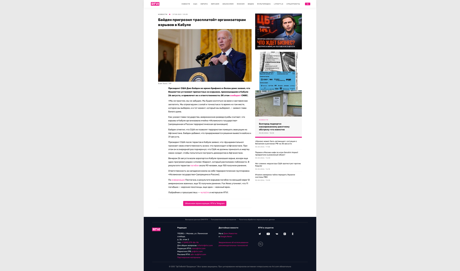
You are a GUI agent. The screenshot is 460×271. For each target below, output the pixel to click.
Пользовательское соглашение (223, 220)
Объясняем (228, 4)
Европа (204, 4)
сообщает (235, 95)
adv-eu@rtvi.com (198, 254)
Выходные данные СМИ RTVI (196, 220)
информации (178, 180)
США (195, 4)
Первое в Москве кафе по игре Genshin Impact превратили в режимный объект (276, 153)
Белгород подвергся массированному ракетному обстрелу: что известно (274, 127)
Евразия (215, 4)
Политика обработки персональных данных (257, 220)
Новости (186, 4)
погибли (194, 165)
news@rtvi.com (198, 248)
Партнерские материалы (189, 257)
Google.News (226, 236)
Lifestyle (278, 4)
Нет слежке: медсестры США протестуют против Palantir (278, 164)
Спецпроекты (293, 4)
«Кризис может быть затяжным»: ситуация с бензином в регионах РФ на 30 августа (276, 142)
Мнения (241, 4)
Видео (251, 4)
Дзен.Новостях (230, 233)
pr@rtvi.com (197, 251)
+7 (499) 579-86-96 (190, 242)
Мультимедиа (264, 4)
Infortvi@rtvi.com (205, 245)
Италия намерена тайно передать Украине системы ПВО (275, 176)
